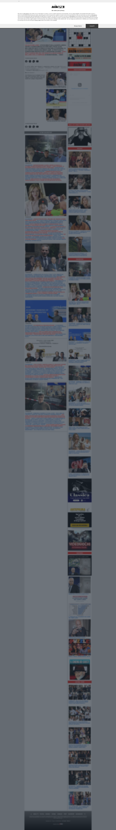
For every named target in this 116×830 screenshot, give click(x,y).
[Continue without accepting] (19, 1)
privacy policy (38, 20)
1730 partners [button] (26, 13)
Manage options (78, 26)
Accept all (92, 26)
